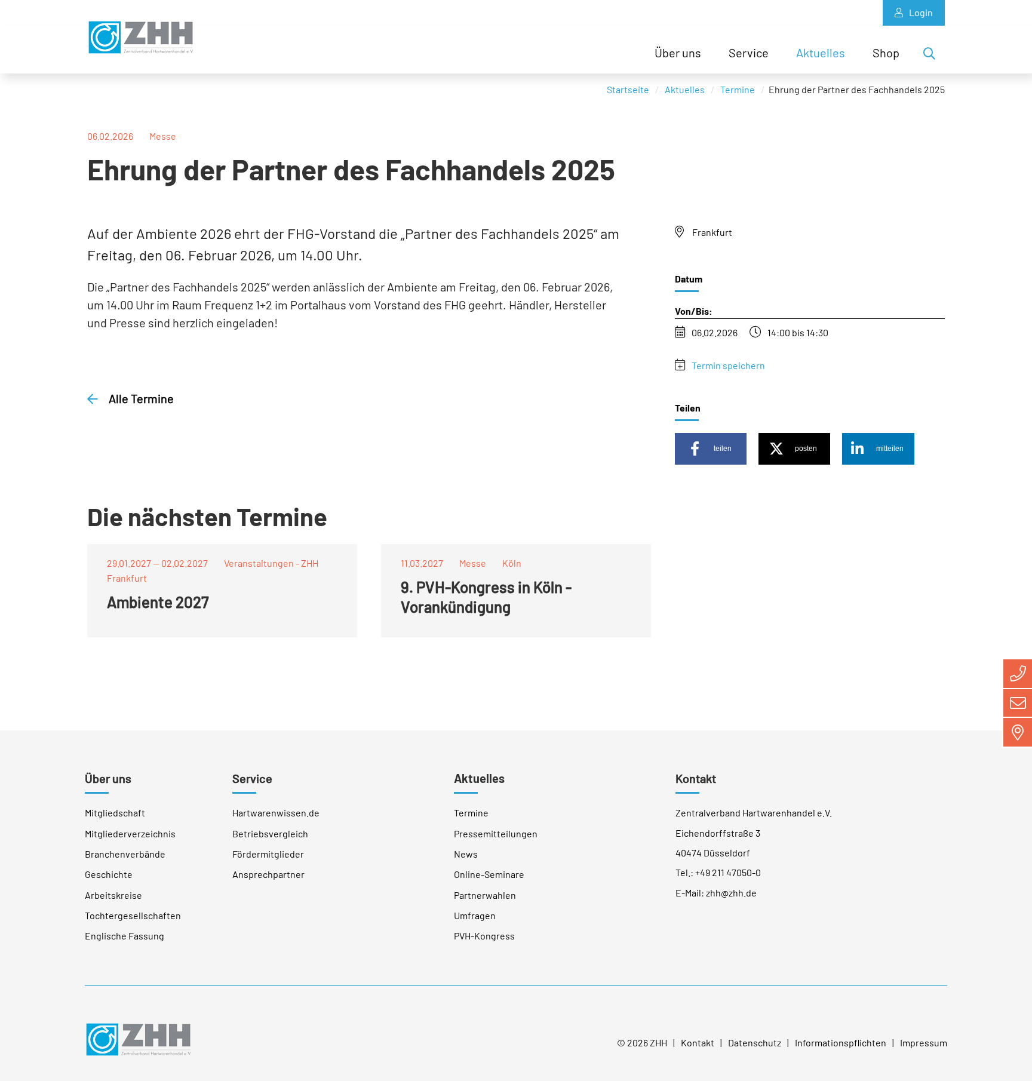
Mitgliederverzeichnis (130, 833)
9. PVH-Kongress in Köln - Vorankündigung (486, 597)
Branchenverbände (125, 853)
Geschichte (109, 874)
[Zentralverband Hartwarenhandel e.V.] (138, 1037)
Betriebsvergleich (270, 833)
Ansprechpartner (268, 874)
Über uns (678, 52)
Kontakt (695, 778)
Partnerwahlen (485, 895)
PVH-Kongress (484, 935)
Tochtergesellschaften (133, 915)
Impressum (923, 1042)
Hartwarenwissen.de (276, 812)
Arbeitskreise (113, 895)
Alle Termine (140, 398)
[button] (711, 449)
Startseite (628, 89)
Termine (737, 89)
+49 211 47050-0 (728, 872)
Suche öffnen (933, 55)
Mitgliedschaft (115, 812)
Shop (886, 52)
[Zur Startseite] (140, 37)
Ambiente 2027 (158, 601)
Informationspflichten (840, 1042)
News (466, 853)
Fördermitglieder (268, 853)
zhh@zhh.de (731, 892)
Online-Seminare (489, 874)
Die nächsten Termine (207, 516)
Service (749, 52)
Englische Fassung (124, 935)
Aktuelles (820, 52)
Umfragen (475, 915)
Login (921, 12)
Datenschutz (754, 1042)
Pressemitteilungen (496, 833)
